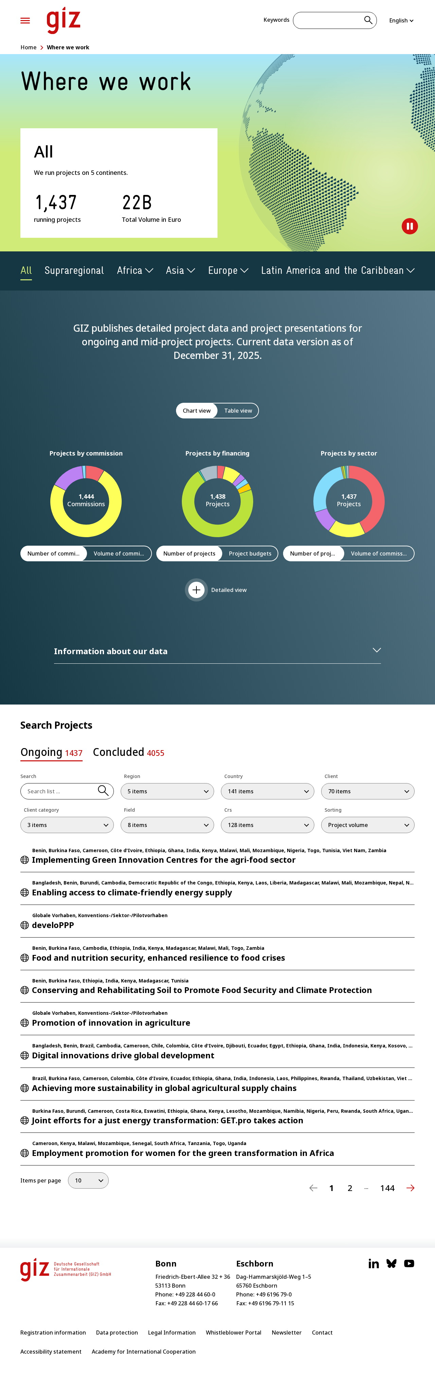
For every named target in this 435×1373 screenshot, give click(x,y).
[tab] (51, 754)
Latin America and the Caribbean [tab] (332, 270)
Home (28, 47)
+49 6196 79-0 (274, 1294)
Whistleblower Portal (233, 1332)
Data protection (117, 1332)
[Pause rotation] (410, 226)
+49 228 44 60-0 (195, 1294)
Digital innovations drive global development (123, 1055)
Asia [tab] (175, 270)
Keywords (276, 19)
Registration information (53, 1332)
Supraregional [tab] (74, 270)
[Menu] (25, 20)
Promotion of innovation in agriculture (111, 1022)
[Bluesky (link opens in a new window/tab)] (391, 1267)
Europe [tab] (223, 270)
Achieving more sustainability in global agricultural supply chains (164, 1087)
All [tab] (26, 270)
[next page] (410, 1187)
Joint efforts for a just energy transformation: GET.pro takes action (167, 1120)
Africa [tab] (129, 270)
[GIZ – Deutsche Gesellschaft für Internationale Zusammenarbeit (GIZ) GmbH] (63, 20)
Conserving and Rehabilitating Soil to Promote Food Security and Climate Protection (202, 989)
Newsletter (287, 1332)
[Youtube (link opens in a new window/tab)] (409, 1267)
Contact (322, 1332)
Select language (402, 20)
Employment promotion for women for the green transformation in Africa (183, 1152)
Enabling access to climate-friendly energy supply (132, 892)
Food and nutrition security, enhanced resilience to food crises (158, 957)
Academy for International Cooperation (144, 1351)
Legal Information (172, 1332)
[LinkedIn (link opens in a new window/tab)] (373, 1267)
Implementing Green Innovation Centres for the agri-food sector (164, 859)
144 (387, 1187)
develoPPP (53, 924)
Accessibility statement (51, 1351)
